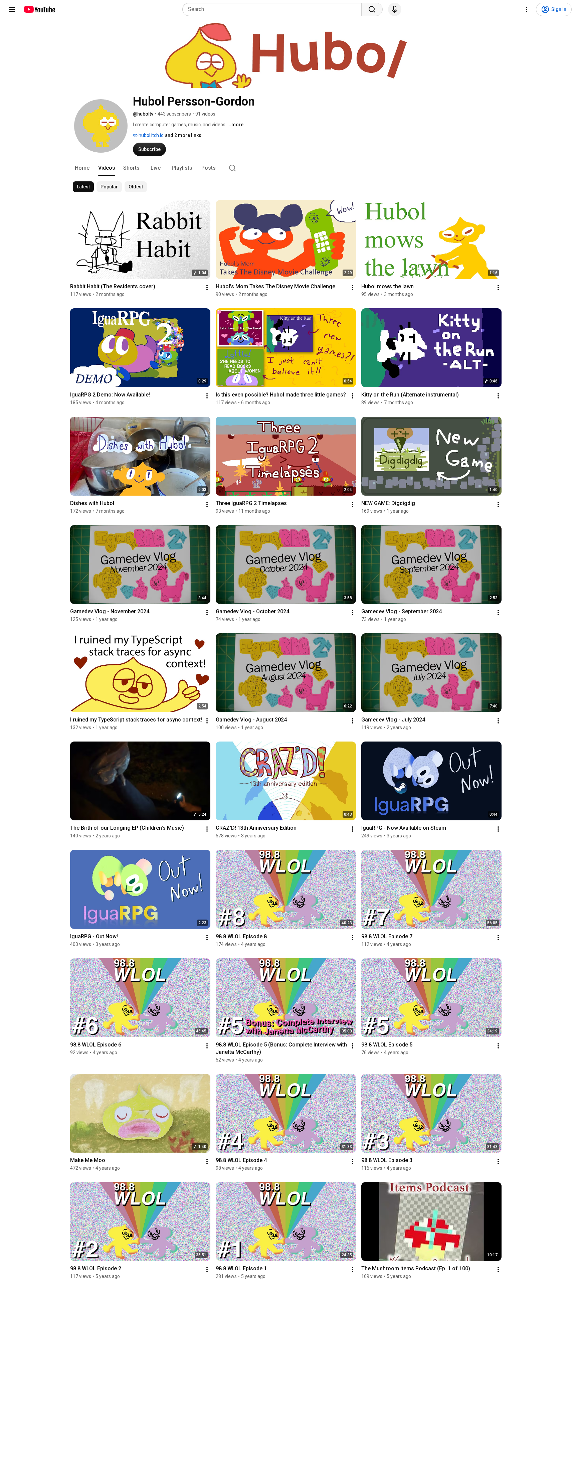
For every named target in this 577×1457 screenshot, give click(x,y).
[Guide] (12, 9)
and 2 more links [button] (183, 135)
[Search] (372, 9)
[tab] (82, 168)
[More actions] (207, 287)
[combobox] (274, 9)
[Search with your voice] (394, 9)
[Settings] (527, 9)
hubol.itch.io (151, 135)
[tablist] (288, 168)
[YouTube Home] (39, 9)
